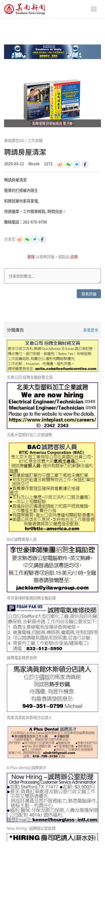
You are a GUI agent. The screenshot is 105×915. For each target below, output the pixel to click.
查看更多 (90, 330)
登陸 (31, 256)
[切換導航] (94, 9)
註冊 (74, 256)
